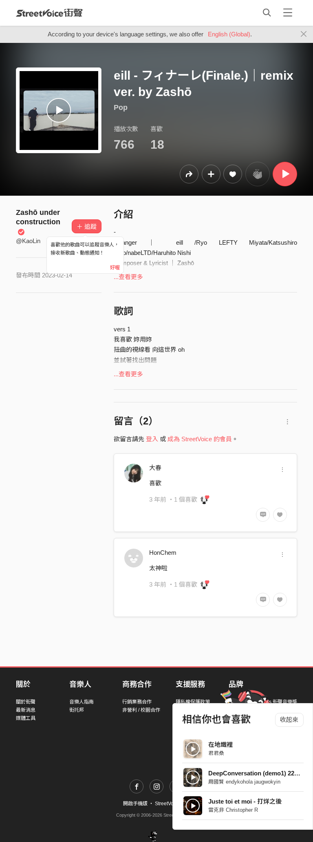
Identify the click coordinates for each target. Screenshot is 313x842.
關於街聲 (25, 702)
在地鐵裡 (220, 744)
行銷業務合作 (137, 702)
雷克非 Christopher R (233, 810)
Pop (121, 107)
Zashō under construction (38, 217)
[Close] (304, 34)
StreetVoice (49, 13)
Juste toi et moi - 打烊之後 (245, 801)
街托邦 (76, 710)
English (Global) (229, 34)
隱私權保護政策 (193, 702)
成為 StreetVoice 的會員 (200, 439)
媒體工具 (25, 718)
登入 (152, 439)
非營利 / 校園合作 (141, 710)
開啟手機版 (135, 803)
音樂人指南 (81, 702)
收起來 (289, 719)
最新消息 (25, 710)
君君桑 (216, 753)
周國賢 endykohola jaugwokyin (244, 782)
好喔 (115, 267)
